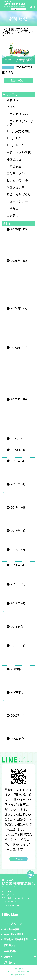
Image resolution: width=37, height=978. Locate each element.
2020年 (16, 450)
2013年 (15, 584)
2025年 (16, 260)
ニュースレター (17, 201)
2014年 (15, 565)
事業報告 (12, 208)
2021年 (15, 439)
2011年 (15, 626)
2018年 (15, 484)
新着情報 (12, 100)
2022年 (16, 399)
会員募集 (12, 215)
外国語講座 (14, 159)
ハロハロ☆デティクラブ (20, 122)
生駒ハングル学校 (19, 152)
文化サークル (16, 173)
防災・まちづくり (19, 194)
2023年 (16, 348)
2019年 (15, 461)
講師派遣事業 (15, 187)
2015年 (15, 550)
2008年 (16, 692)
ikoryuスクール (17, 138)
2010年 (15, 646)
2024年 (16, 308)
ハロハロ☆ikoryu (18, 114)
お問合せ (10, 962)
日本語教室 (14, 166)
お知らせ (10, 945)
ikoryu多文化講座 (18, 131)
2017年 (15, 507)
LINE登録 (18, 859)
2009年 (16, 669)
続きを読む (18, 80)
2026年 (16, 229)
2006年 (16, 739)
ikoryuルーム (15, 145)
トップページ (13, 924)
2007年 (16, 715)
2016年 (15, 530)
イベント (13, 107)
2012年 (15, 603)
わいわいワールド (19, 180)
